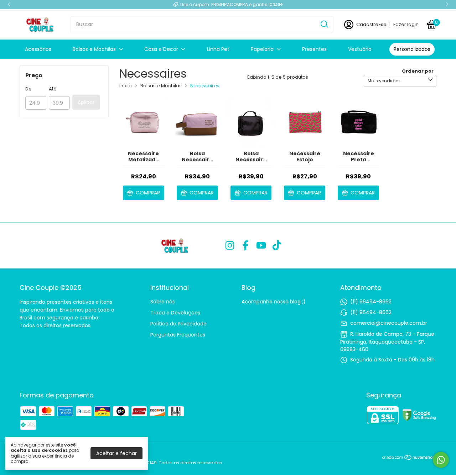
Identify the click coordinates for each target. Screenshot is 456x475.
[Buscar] (324, 24)
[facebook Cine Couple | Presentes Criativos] (245, 246)
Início (125, 85)
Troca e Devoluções (175, 312)
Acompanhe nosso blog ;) (274, 301)
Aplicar (86, 102)
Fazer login (406, 24)
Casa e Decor (161, 49)
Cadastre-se (371, 24)
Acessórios (38, 49)
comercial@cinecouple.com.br (388, 323)
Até (53, 88)
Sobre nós (162, 301)
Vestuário (360, 49)
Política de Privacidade (178, 323)
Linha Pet (218, 49)
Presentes (314, 49)
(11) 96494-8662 (371, 301)
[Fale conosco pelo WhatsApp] (441, 460)
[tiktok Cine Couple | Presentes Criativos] (277, 246)
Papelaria (262, 49)
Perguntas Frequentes (177, 334)
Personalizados (412, 49)
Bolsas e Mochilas (94, 49)
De (28, 88)
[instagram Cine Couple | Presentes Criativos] (230, 246)
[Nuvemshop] (409, 458)
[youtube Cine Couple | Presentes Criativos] (261, 246)
